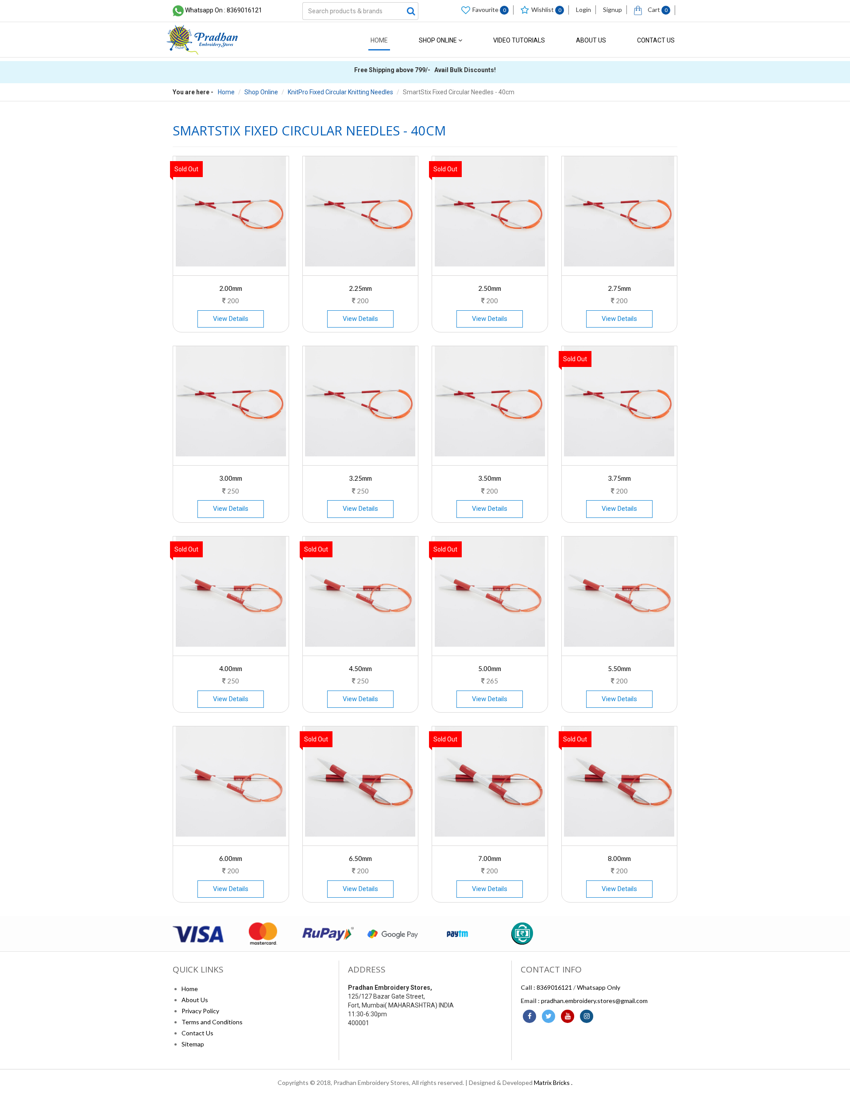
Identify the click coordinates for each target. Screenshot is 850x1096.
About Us (591, 40)
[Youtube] (567, 1016)
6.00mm (230, 858)
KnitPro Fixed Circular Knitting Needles (340, 92)
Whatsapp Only (598, 987)
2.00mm (230, 288)
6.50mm (360, 858)
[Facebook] (529, 1016)
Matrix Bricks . (553, 1082)
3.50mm (489, 478)
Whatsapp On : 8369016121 (223, 10)
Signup (612, 9)
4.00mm (230, 668)
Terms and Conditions (212, 1022)
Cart (657, 9)
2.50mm (489, 288)
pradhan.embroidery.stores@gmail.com (594, 1000)
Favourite (489, 9)
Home (379, 40)
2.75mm (619, 288)
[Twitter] (548, 1016)
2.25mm (360, 288)
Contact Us (656, 40)
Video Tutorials (519, 40)
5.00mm (489, 668)
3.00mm (230, 478)
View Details (230, 319)
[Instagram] (586, 1016)
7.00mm (489, 858)
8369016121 (554, 987)
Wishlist (546, 9)
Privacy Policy (200, 1011)
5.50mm (619, 668)
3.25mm (360, 478)
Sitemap (193, 1044)
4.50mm (360, 668)
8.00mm (619, 858)
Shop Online (438, 40)
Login (583, 9)
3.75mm (619, 478)
